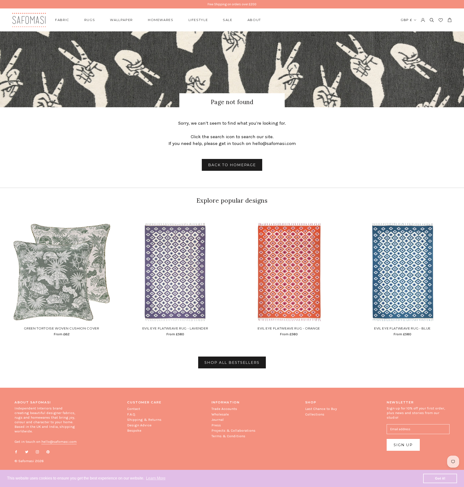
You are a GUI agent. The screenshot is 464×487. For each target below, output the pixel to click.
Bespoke (134, 430)
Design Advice (139, 425)
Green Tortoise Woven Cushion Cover (61, 328)
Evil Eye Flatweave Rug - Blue (402, 328)
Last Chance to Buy (321, 409)
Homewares (161, 20)
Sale (227, 20)
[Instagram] (37, 451)
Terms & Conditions (228, 436)
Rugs (89, 20)
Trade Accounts (224, 409)
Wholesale (220, 414)
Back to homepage (232, 165)
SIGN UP (403, 445)
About (254, 20)
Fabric (62, 20)
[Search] (432, 19)
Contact (133, 409)
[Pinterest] (48, 451)
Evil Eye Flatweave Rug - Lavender (175, 328)
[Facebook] (16, 451)
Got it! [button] (440, 478)
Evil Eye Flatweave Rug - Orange (289, 328)
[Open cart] (449, 20)
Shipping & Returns (144, 419)
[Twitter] (26, 451)
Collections (314, 414)
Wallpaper (121, 20)
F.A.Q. (131, 414)
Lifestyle (198, 20)
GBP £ (406, 20)
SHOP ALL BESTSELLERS (232, 362)
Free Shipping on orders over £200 (232, 4)
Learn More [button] (156, 478)
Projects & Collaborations (233, 430)
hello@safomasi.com (274, 143)
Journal (217, 419)
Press (216, 425)
